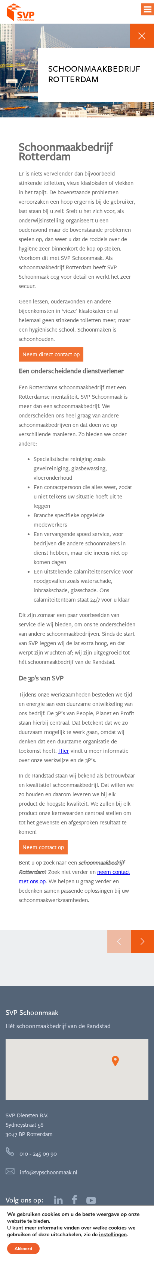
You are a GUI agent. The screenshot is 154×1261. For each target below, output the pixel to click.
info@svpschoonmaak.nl (47, 1172)
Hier (63, 751)
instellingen (113, 1234)
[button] (115, 1061)
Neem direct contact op (51, 354)
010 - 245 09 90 (37, 1153)
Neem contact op (43, 847)
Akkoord (23, 1249)
